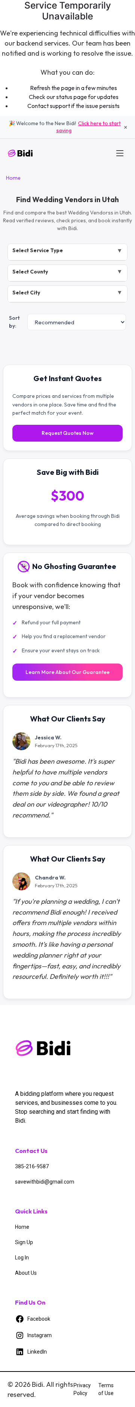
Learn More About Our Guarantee (68, 672)
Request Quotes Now (68, 433)
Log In (22, 1258)
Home (13, 177)
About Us (26, 1273)
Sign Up (24, 1242)
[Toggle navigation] (120, 153)
